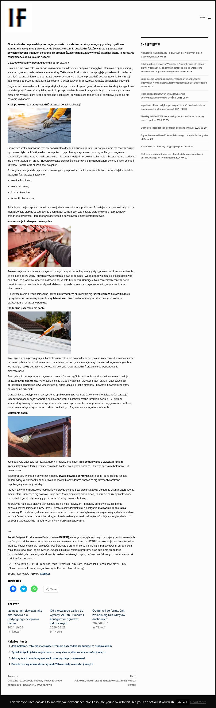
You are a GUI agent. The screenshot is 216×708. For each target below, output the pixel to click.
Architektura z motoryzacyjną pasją (160, 146)
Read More (198, 702)
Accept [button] (182, 702)
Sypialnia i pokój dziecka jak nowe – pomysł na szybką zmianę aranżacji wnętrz (58, 652)
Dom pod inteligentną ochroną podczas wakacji (167, 127)
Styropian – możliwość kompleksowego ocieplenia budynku (174, 135)
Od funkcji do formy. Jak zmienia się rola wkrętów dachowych (108, 615)
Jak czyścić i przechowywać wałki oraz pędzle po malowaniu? (48, 658)
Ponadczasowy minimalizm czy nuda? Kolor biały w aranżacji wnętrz (52, 664)
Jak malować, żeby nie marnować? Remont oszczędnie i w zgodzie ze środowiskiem (61, 646)
